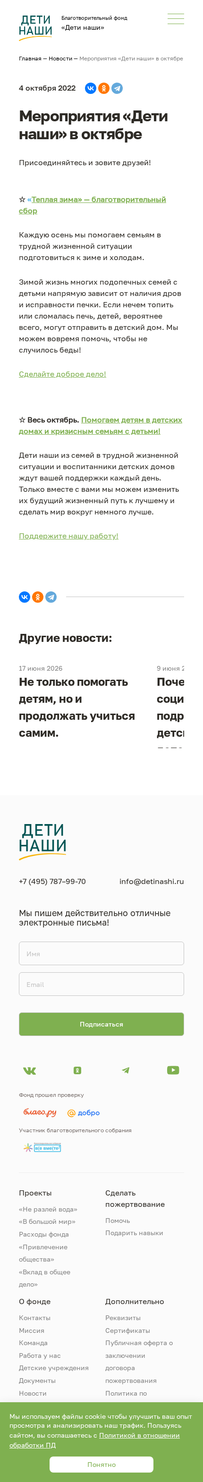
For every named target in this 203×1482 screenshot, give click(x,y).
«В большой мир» (47, 1221)
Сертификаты (127, 1330)
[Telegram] (117, 88)
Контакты (35, 1318)
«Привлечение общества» (43, 1253)
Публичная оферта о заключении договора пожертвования (139, 1361)
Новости (60, 58)
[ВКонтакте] (90, 88)
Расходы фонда (44, 1234)
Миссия (31, 1330)
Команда (33, 1343)
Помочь (117, 1220)
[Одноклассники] (104, 88)
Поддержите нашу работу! (68, 535)
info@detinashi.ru (151, 881)
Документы (37, 1380)
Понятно (101, 1464)
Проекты (35, 1192)
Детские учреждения (54, 1368)
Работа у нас (40, 1355)
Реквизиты (123, 1318)
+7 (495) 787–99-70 (52, 881)
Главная (30, 58)
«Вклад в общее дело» (44, 1278)
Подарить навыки (134, 1233)
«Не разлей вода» (48, 1209)
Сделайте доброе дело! (62, 374)
